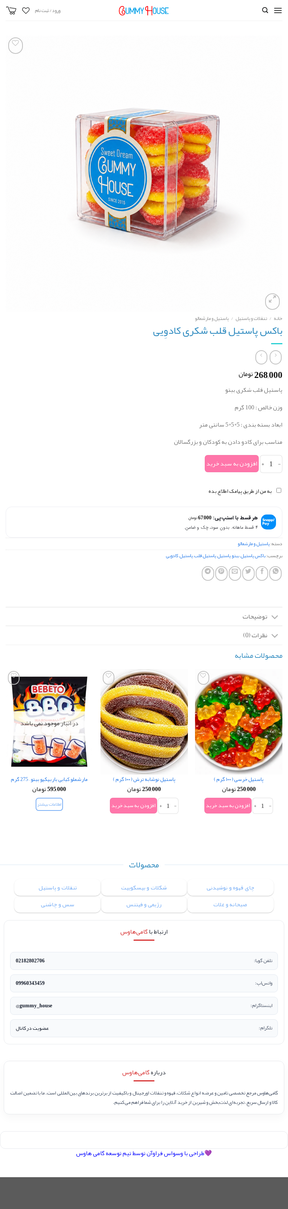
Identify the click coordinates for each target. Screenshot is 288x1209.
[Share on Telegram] (208, 573)
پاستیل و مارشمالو (212, 318)
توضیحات (255, 616)
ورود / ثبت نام (47, 10)
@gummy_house (34, 1005)
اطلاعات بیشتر (49, 804)
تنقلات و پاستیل (251, 318)
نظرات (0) (255, 635)
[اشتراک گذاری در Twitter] (248, 573)
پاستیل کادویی (179, 556)
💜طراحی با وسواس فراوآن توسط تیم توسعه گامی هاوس (144, 1153)
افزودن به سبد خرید (231, 464)
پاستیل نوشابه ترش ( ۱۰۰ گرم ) (144, 779)
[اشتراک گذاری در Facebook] (262, 573)
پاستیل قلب (205, 556)
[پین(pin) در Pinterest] (221, 573)
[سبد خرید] (11, 10)
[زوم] (272, 301)
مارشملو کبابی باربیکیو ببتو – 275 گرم (49, 779)
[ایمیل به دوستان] (235, 573)
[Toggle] (275, 617)
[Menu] (277, 10)
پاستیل (224, 556)
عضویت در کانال (32, 1028)
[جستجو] (265, 10)
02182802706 (30, 960)
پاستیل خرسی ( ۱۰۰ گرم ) (239, 779)
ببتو (235, 556)
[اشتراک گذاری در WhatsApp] (275, 573)
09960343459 (30, 983)
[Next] (6, 754)
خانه (278, 318)
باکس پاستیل (253, 556)
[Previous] (282, 754)
